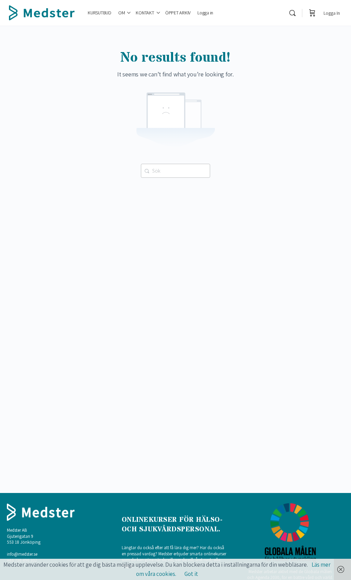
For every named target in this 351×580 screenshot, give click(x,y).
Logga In (332, 13)
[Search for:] (175, 170)
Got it (191, 574)
